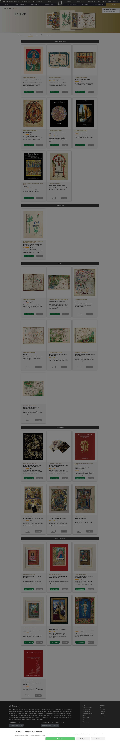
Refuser (98, 739)
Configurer (83, 739)
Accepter (60, 739)
